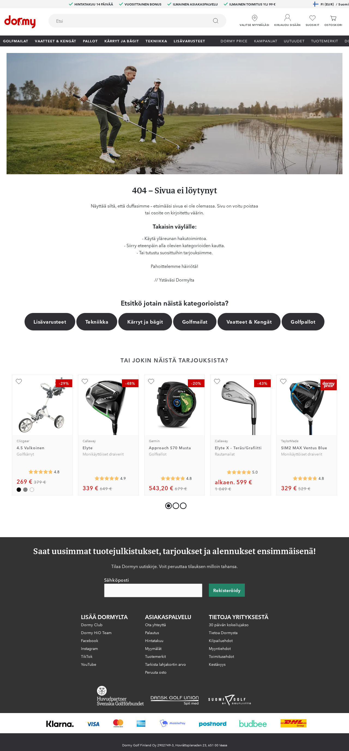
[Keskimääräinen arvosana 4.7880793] (305, 478)
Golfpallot (303, 321)
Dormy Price (234, 40)
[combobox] (137, 21)
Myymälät (153, 648)
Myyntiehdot (220, 648)
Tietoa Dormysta (223, 632)
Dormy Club (92, 624)
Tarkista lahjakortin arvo (165, 664)
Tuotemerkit (324, 40)
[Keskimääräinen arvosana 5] (239, 472)
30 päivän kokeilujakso (229, 624)
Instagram (89, 648)
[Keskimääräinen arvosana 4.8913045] (107, 478)
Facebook (89, 640)
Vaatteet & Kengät (55, 40)
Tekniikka (156, 40)
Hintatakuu (154, 640)
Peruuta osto (156, 672)
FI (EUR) (335, 4)
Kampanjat (265, 40)
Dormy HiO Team (96, 632)
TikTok (86, 656)
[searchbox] (125, 20)
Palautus (152, 632)
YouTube (88, 664)
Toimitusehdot (221, 656)
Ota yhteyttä (155, 624)
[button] (287, 18)
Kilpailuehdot (221, 640)
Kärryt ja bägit (121, 40)
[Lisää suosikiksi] (18, 381)
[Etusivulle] (19, 21)
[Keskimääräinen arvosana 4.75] (40, 471)
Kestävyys (217, 664)
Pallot (90, 40)
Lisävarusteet (189, 40)
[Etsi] (215, 20)
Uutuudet (294, 40)
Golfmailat (15, 40)
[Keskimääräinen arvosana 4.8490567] (173, 478)
